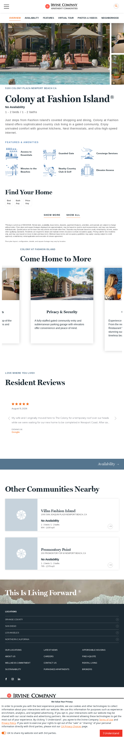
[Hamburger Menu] (6, 7)
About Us (10, 656)
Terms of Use (106, 719)
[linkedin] (19, 679)
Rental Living (89, 663)
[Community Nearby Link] (62, 515)
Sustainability (13, 669)
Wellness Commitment (17, 663)
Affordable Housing (93, 650)
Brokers (87, 669)
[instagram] (12, 679)
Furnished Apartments (56, 669)
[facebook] (6, 679)
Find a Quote (89, 656)
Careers (49, 656)
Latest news (51, 650)
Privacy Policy (9, 723)
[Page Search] (116, 6)
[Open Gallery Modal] (55, 54)
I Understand (111, 733)
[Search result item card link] (110, 526)
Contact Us (50, 663)
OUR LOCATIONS (13, 650)
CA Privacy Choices (71, 726)
